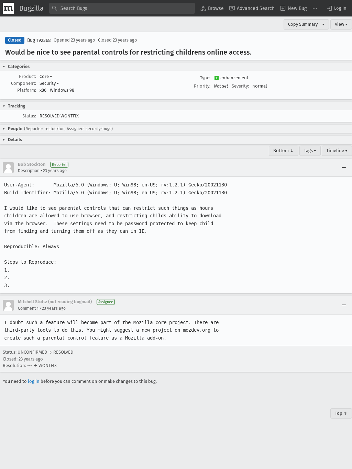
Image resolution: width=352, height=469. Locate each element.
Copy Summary (303, 24)
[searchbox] (122, 8)
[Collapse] (343, 167)
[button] (336, 8)
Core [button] (46, 76)
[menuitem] (212, 8)
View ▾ (341, 24)
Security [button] (49, 83)
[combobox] (122, 8)
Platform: (26, 90)
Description (29, 170)
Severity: (240, 86)
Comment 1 (28, 308)
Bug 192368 (39, 40)
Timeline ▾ (337, 150)
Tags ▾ (310, 150)
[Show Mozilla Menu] (8, 8)
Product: (27, 76)
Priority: (202, 86)
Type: (205, 77)
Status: (29, 115)
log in (34, 381)
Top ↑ (341, 413)
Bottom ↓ (283, 150)
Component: (23, 83)
